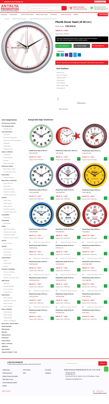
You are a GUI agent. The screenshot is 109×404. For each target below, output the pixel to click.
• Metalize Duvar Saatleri (9, 232)
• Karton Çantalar (7, 297)
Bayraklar (4, 332)
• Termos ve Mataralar (8, 272)
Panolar (4, 240)
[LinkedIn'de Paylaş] (79, 55)
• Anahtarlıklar (6, 223)
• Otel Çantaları (6, 254)
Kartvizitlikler (5, 214)
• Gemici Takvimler (7, 306)
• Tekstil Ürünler (6, 263)
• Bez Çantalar (6, 252)
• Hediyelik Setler (7, 129)
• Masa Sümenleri (7, 183)
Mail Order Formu (8, 379)
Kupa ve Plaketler (7, 309)
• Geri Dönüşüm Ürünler (9, 172)
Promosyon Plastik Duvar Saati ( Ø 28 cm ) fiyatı (69, 38)
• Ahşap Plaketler (7, 317)
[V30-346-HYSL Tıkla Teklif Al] (52, 286)
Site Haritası (26, 370)
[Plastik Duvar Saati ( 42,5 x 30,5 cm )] (68, 136)
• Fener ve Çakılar (7, 289)
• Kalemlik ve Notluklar (8, 192)
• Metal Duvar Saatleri (8, 229)
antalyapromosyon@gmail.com (13, 1)
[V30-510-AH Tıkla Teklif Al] (52, 269)
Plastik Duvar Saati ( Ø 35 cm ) (38, 150)
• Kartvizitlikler (6, 217)
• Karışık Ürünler (7, 292)
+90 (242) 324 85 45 (80, 9)
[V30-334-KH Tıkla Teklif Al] (78, 269)
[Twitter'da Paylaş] (75, 55)
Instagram (48, 373)
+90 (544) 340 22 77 (101, 9)
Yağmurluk (5, 346)
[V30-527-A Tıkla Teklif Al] (78, 253)
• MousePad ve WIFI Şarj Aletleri (11, 140)
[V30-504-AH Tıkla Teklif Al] (78, 318)
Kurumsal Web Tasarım (99, 393)
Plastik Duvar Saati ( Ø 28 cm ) (91, 245)
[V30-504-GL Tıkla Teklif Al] (52, 253)
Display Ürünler (6, 335)
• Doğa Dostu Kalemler (8, 209)
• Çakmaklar (6, 283)
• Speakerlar (6, 143)
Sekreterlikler (5, 174)
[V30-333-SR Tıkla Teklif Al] (78, 302)
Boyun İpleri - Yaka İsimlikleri (10, 323)
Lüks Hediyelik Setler (8, 126)
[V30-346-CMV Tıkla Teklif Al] (105, 269)
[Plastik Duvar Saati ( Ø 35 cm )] (41, 136)
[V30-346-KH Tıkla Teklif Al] (78, 237)
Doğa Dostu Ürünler (7, 166)
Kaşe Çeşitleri (6, 349)
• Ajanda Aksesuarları (8, 163)
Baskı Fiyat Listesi (42, 14)
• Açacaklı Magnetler (8, 286)
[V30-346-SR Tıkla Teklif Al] (105, 198)
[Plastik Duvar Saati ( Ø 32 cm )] (94, 136)
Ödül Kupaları (6, 329)
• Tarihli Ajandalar (7, 157)
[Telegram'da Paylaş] (62, 55)
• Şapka (4, 260)
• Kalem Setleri (6, 200)
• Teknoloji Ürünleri (7, 149)
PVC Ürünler (5, 337)
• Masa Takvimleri (7, 303)
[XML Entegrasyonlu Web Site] (28, 391)
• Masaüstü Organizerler (9, 194)
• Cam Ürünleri (6, 274)
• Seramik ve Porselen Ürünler (10, 277)
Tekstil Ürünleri (6, 257)
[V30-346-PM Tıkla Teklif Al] (105, 286)
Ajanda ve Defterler (7, 152)
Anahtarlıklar (5, 220)
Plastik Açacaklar (7, 326)
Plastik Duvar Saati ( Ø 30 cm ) (38, 294)
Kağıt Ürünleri (6, 295)
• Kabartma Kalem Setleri (9, 212)
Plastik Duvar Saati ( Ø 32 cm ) (91, 150)
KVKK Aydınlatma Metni (10, 382)
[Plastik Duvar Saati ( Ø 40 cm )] (68, 175)
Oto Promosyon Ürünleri (9, 123)
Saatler (7, 19)
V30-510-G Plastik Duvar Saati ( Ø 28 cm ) (43, 19)
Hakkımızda (6, 370)
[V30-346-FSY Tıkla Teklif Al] (78, 198)
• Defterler (5, 160)
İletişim (76, 14)
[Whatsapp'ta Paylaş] (58, 55)
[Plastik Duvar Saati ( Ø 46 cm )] (94, 214)
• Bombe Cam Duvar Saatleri (10, 237)
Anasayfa (4, 14)
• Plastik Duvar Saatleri (8, 234)
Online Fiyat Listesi (27, 14)
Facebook (48, 370)
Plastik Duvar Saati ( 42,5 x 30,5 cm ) (66, 150)
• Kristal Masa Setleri (8, 189)
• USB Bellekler (6, 146)
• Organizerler (6, 154)
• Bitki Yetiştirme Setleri (8, 169)
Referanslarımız (66, 14)
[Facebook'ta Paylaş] (70, 55)
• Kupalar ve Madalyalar (9, 320)
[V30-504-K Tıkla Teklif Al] (105, 237)
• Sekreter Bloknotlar (8, 177)
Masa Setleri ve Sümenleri (9, 180)
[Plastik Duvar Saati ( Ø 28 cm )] (94, 242)
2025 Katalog (103, 14)
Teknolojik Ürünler (7, 132)
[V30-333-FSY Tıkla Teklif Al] (52, 302)
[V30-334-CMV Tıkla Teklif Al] (52, 198)
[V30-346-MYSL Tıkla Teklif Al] (78, 286)
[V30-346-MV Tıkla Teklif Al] (52, 237)
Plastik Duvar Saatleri (19, 19)
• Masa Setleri (6, 186)
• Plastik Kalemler (7, 206)
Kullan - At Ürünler (7, 343)
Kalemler (4, 197)
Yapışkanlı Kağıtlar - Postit (9, 352)
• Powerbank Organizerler (9, 137)
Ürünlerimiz (13, 14)
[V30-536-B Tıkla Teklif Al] (78, 159)
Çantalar (4, 246)
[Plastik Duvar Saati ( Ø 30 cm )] (41, 291)
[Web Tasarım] (99, 391)
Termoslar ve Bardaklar (8, 269)
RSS (24, 373)
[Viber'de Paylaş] (66, 55)
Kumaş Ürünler (6, 340)
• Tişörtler (5, 266)
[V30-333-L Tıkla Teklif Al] (105, 318)
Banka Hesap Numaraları (10, 376)
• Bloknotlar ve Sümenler (9, 300)
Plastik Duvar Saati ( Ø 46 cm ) (91, 229)
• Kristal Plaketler (7, 312)
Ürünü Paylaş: (60, 51)
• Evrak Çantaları (7, 249)
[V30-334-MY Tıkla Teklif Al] (52, 159)
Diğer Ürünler (5, 280)
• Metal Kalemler (7, 203)
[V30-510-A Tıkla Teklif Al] (105, 253)
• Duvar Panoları (7, 243)
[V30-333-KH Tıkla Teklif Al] (105, 302)
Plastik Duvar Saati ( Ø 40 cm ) (65, 190)
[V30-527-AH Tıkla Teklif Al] (105, 159)
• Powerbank (6, 134)
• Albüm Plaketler (7, 315)
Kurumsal (53, 14)
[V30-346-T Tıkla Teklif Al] (52, 318)
